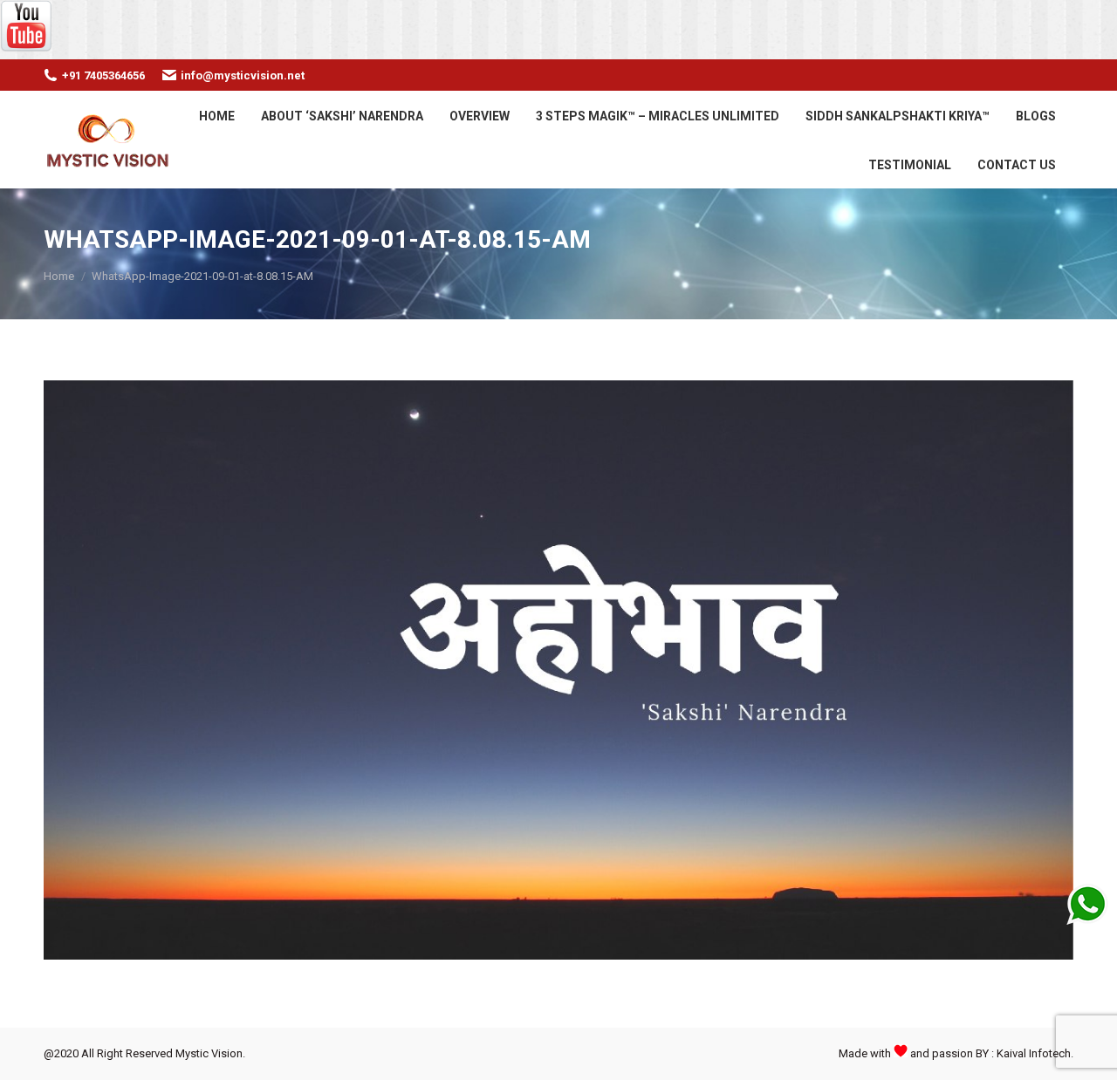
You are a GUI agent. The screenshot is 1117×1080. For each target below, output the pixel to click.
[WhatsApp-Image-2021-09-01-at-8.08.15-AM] (558, 670)
